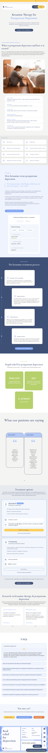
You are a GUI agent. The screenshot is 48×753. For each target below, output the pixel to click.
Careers (23, 734)
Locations (24, 728)
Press (23, 730)
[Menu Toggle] (44, 7)
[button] (23, 480)
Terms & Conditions (36, 735)
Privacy (33, 730)
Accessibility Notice (34, 733)
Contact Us (24, 732)
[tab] (20, 221)
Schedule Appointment (25, 737)
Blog (33, 728)
